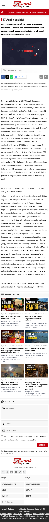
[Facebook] (3, 472)
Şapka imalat (17, 514)
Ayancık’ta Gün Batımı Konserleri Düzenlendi (9, 383)
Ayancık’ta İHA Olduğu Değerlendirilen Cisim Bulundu (33, 318)
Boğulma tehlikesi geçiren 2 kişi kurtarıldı (35, 349)
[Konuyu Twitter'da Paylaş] (7, 77)
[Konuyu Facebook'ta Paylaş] (3, 77)
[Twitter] (7, 472)
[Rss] (20, 472)
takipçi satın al (30, 516)
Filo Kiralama (29, 518)
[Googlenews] (24, 472)
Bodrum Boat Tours (16, 516)
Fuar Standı (28, 514)
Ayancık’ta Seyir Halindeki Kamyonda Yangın (11, 317)
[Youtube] (16, 472)
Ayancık (4, 314)
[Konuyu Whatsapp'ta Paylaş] (11, 77)
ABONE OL (22, 77)
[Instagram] (11, 472)
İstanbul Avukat (6, 514)
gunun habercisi (41, 518)
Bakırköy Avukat (17, 518)
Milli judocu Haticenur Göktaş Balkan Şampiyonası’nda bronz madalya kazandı (12, 350)
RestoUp (40, 516)
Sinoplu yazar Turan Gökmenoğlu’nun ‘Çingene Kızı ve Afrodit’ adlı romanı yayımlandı (36, 385)
